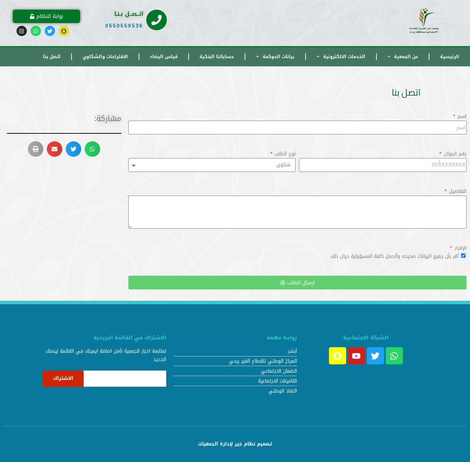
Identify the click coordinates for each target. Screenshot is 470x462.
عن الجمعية (406, 56)
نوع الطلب (284, 154)
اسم (461, 116)
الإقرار (460, 248)
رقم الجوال (454, 154)
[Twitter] (50, 31)
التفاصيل (457, 191)
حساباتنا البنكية (217, 56)
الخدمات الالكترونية (344, 56)
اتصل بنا (52, 56)
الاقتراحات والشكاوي (105, 56)
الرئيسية (449, 56)
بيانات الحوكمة (279, 56)
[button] (92, 149)
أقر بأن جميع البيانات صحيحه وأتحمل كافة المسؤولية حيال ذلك (395, 256)
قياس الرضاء (164, 56)
